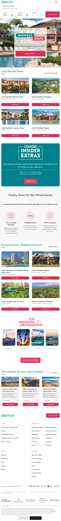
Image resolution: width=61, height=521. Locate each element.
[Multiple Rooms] (30, 215)
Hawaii (37, 348)
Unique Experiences (51, 431)
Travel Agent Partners (7, 434)
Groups (3, 466)
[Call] (51, 2)
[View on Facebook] (45, 486)
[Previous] (1, 42)
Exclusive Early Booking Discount (21, 245)
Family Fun (49, 438)
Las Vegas (9, 348)
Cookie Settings (23, 518)
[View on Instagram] (51, 486)
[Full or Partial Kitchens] (11, 215)
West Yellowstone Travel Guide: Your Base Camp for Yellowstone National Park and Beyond (29, 390)
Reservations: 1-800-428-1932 (9, 427)
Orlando (23, 348)
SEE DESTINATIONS (30, 360)
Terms (33, 466)
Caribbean (48, 445)
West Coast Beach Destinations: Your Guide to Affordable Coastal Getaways (50, 390)
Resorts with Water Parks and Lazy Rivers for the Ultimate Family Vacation (10, 390)
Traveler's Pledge (36, 458)
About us (3, 455)
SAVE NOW (30, 181)
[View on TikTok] (54, 486)
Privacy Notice (35, 469)
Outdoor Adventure (51, 434)
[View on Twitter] (42, 486)
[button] (56, 2)
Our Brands (4, 458)
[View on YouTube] (48, 486)
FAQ (2, 462)
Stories (3, 469)
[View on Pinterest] (58, 486)
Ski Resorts (35, 434)
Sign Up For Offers (37, 455)
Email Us (3, 431)
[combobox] (30, 8)
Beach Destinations (51, 427)
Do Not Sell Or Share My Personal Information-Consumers (44, 492)
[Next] (59, 42)
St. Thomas (52, 348)
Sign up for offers (52, 415)
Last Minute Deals (12, 71)
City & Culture (35, 431)
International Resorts (38, 427)
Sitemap (34, 476)
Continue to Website (36, 518)
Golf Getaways (36, 438)
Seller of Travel (5, 441)
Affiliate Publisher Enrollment (9, 438)
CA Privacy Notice (36, 473)
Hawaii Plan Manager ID (6, 493)
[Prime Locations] (50, 215)
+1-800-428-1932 (34, 486)
